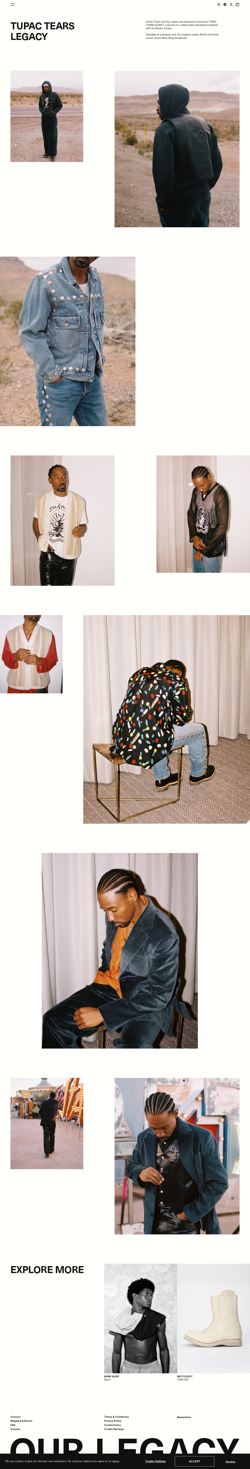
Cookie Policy (112, 1425)
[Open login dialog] (231, 4)
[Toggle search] (219, 4)
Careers (15, 1429)
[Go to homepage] (125, 1452)
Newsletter (184, 1417)
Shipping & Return (21, 1421)
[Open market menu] (225, 4)
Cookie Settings (155, 1461)
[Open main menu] (13, 4)
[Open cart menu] (237, 4)
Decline (230, 1462)
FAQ (12, 1425)
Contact (15, 1417)
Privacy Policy (113, 1421)
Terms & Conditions (116, 1417)
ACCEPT (194, 1461)
